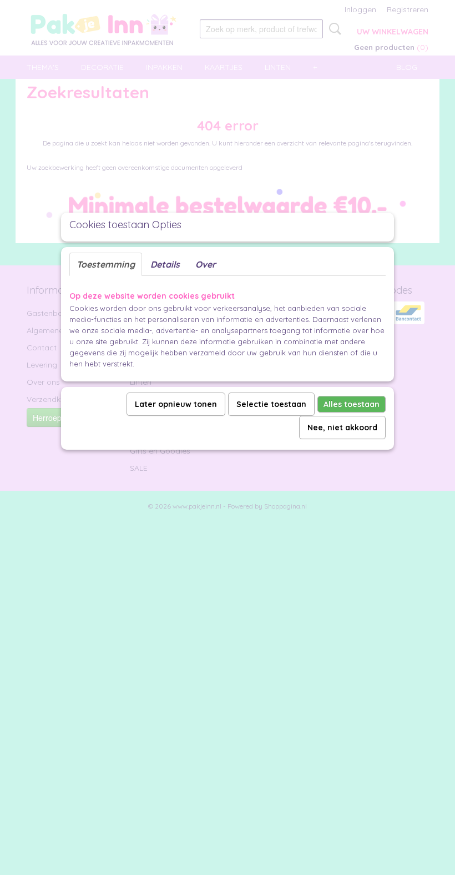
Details (165, 264)
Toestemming (106, 264)
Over (205, 264)
